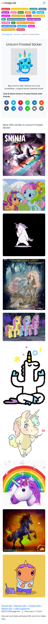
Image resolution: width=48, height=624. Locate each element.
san (13, 23)
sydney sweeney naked (16, 19)
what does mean (8, 29)
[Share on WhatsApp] (27, 102)
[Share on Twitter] (13, 102)
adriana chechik (18, 16)
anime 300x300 (38, 16)
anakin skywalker (8, 26)
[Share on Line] (27, 108)
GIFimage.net (7, 34)
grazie (13, 12)
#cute (7, 208)
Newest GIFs (6, 608)
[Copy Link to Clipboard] (41, 108)
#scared (8, 338)
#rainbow (8, 200)
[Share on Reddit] (41, 102)
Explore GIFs (6, 605)
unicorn (24, 79)
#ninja (7, 173)
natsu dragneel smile (20, 9)
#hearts (8, 450)
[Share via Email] (34, 108)
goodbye (33, 9)
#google (8, 454)
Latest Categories (22, 608)
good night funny (33, 19)
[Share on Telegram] (13, 108)
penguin (40, 12)
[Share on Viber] (20, 108)
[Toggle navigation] (44, 3)
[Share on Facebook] (6, 102)
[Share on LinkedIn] (34, 102)
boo (3, 19)
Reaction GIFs (20, 605)
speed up (20, 29)
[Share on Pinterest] (20, 102)
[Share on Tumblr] (6, 108)
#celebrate (9, 594)
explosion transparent (25, 23)
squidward (22, 26)
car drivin (5, 23)
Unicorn (17, 34)
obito (29, 16)
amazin (31, 26)
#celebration (10, 590)
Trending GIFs (34, 605)
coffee (28, 12)
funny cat (5, 9)
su (34, 12)
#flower (8, 204)
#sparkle (8, 403)
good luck (5, 16)
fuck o (20, 12)
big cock (5, 12)
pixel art (42, 9)
